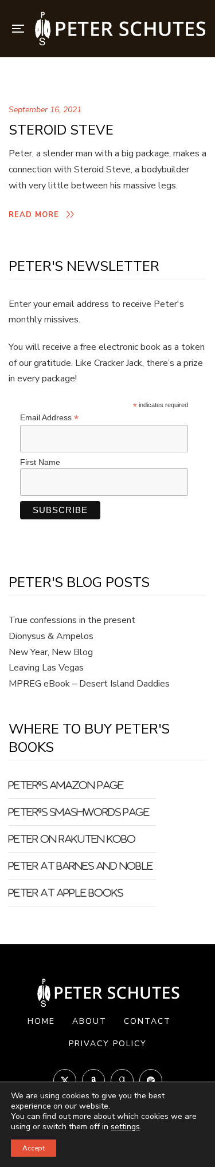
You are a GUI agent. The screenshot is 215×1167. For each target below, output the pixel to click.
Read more (34, 215)
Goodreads (122, 1080)
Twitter (64, 1080)
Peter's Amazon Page (66, 785)
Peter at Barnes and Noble (81, 865)
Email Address (49, 417)
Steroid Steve (61, 130)
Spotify (150, 1080)
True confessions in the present (72, 620)
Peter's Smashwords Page (79, 812)
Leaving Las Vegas (46, 667)
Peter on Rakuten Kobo (72, 838)
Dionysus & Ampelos (51, 636)
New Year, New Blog (51, 652)
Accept (33, 1148)
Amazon (93, 1080)
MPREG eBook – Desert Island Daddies (89, 683)
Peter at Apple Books (66, 892)
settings (125, 1127)
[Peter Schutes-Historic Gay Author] (119, 28)
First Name (40, 462)
